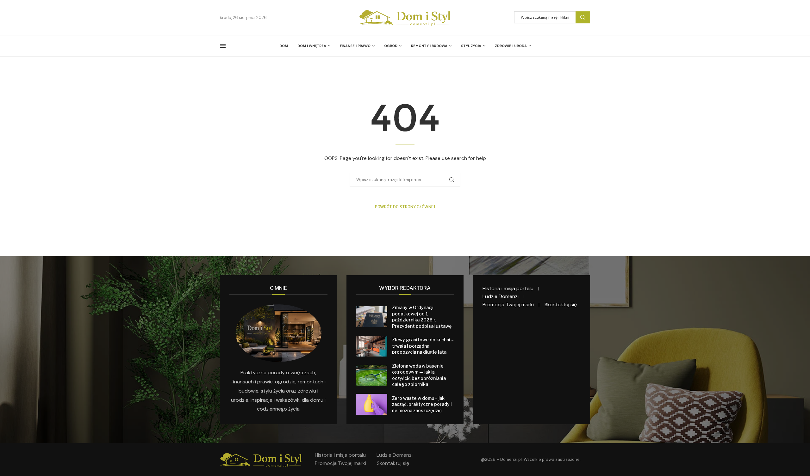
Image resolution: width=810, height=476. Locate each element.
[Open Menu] (223, 46)
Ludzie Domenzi (501, 296)
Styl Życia (471, 46)
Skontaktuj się (561, 304)
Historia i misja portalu (508, 288)
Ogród (390, 46)
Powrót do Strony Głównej (405, 206)
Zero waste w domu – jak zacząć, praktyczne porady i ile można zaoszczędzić (422, 404)
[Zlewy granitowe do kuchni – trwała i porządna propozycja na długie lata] (371, 346)
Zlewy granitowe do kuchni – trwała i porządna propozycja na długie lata (423, 346)
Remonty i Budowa (429, 46)
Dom (283, 46)
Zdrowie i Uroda (511, 46)
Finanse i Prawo (355, 46)
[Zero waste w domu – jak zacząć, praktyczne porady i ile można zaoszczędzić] (371, 404)
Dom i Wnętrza (311, 46)
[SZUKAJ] (583, 17)
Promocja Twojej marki (508, 304)
